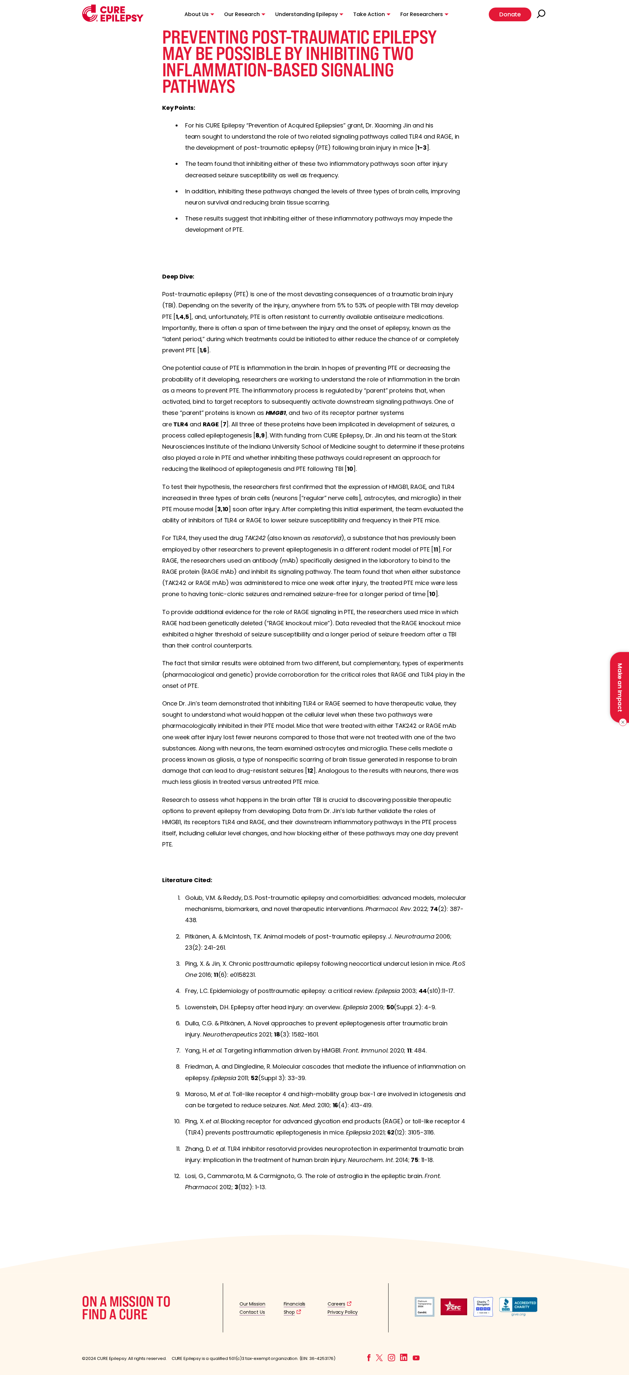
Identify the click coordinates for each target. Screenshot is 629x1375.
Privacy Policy (343, 1312)
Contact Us (252, 1312)
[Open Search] (542, 14)
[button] (113, 20)
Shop (289, 1312)
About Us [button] (196, 14)
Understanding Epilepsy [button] (306, 14)
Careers (336, 1304)
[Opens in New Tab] (424, 1315)
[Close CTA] (622, 722)
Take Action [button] (369, 14)
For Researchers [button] (421, 14)
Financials (295, 1304)
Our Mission (252, 1304)
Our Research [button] (242, 14)
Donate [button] (510, 14)
